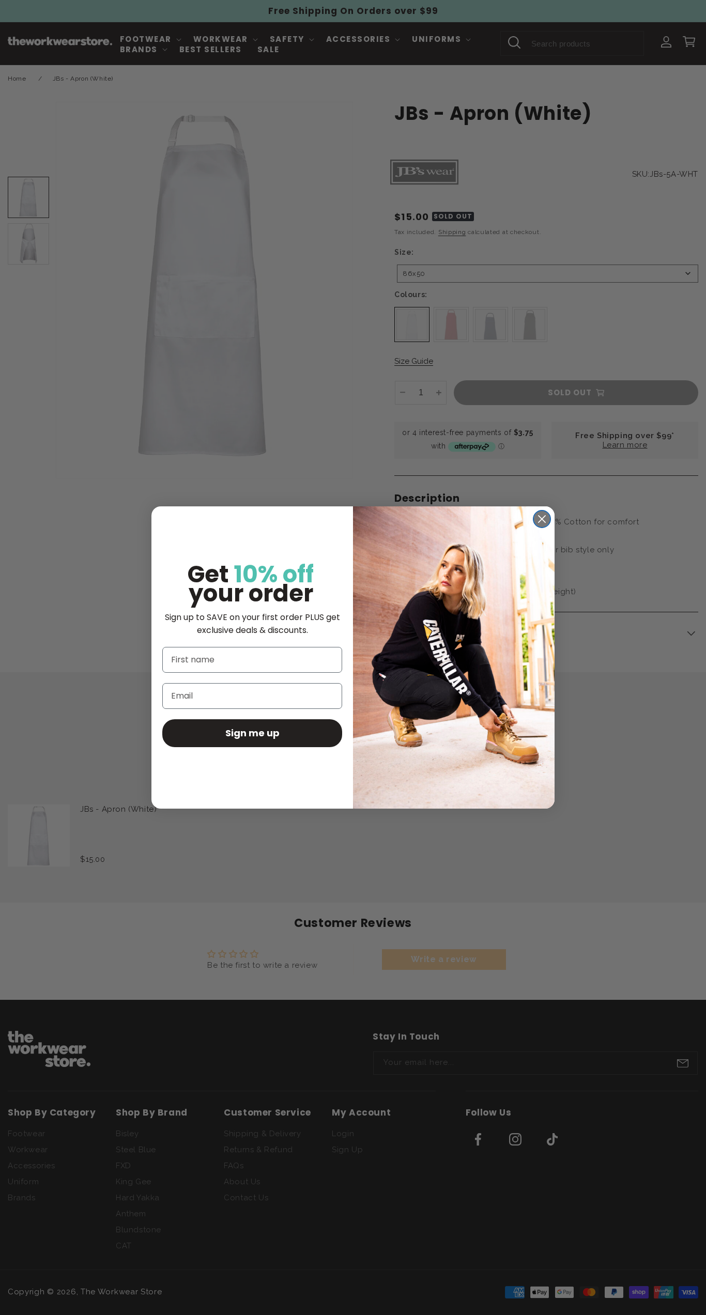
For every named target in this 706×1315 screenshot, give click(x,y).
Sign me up (252, 732)
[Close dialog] (541, 519)
